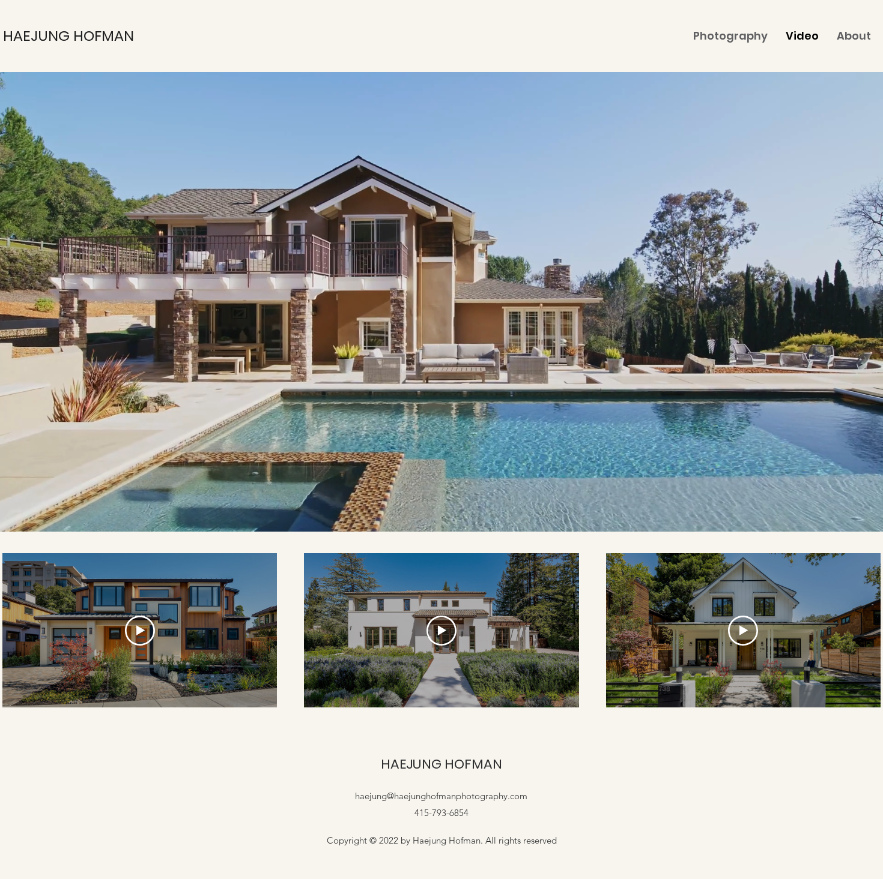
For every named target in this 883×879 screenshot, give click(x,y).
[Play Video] (140, 631)
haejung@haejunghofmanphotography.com (441, 796)
